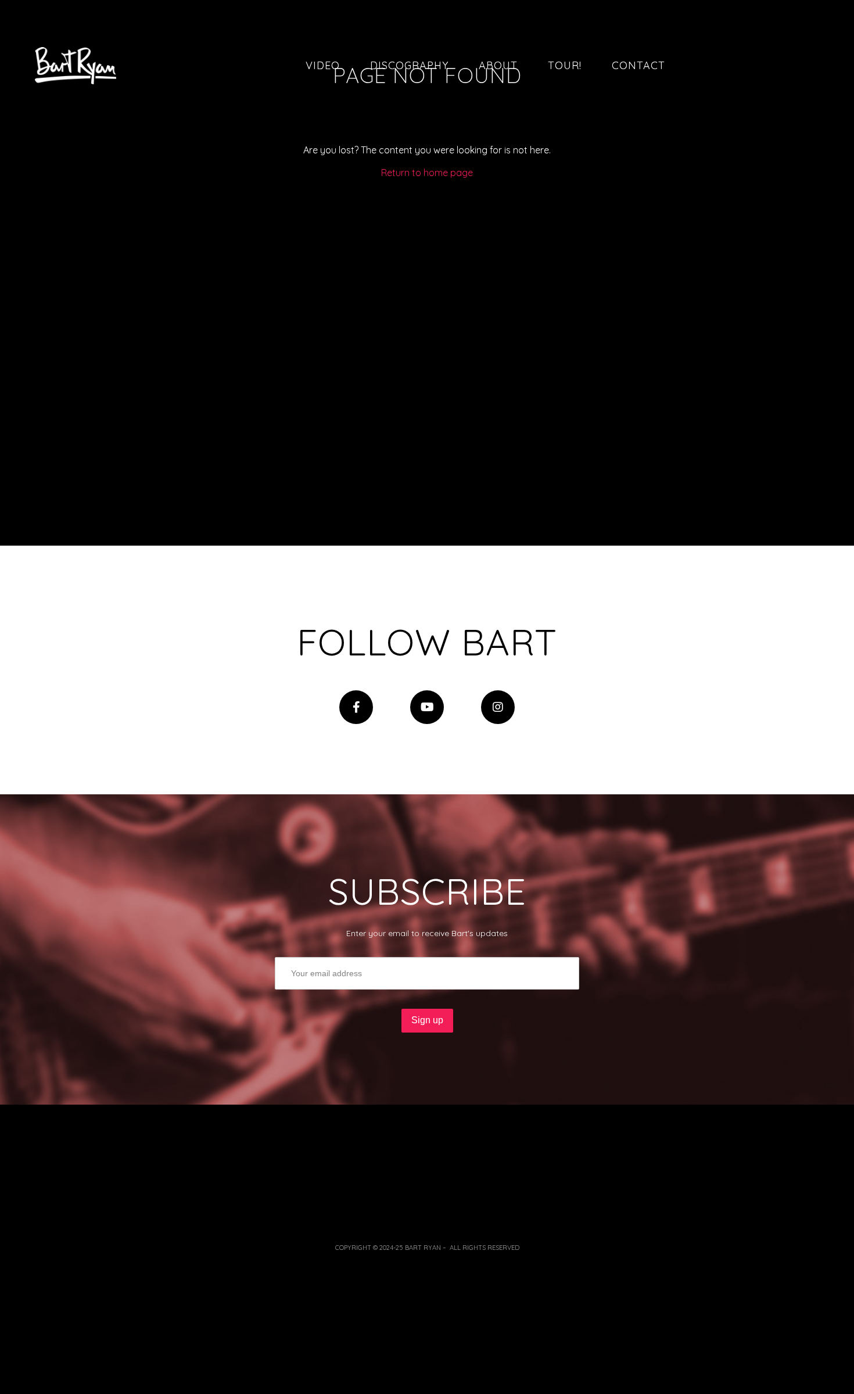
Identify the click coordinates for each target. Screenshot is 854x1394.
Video (323, 65)
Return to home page (427, 172)
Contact (638, 65)
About (498, 65)
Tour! (565, 65)
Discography (409, 65)
